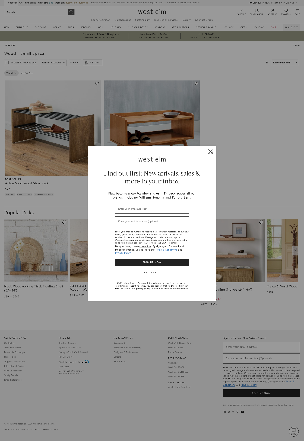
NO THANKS (152, 272)
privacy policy (143, 288)
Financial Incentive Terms (132, 286)
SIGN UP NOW (152, 262)
